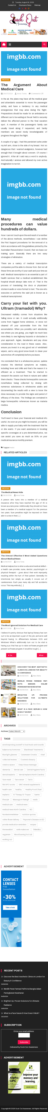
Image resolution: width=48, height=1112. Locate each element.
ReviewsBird (7, 830)
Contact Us (12, 5)
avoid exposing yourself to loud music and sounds (23, 745)
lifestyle (5, 800)
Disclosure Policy (25, 5)
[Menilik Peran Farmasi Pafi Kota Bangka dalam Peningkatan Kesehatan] (8, 684)
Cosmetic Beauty (28, 760)
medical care (7, 805)
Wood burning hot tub (23, 835)
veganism (6, 835)
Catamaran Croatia (29, 755)
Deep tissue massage (28, 765)
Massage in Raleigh (21, 800)
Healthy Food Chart (33, 790)
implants (5, 795)
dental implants (8, 775)
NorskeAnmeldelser (10, 815)
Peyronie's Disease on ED (33, 820)
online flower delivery (10, 820)
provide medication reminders (14, 825)
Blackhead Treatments (33, 750)
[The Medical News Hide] (24, 471)
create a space (8, 765)
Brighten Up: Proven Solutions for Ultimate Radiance (32, 698)
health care (7, 790)
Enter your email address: (24, 1031)
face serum (19, 780)
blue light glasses (9, 755)
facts (30, 780)
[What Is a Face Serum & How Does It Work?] (8, 712)
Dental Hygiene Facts (36, 770)
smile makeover (22, 830)
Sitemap (37, 5)
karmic (37, 795)
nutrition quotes (29, 815)
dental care (18, 770)
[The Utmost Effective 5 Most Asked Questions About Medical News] (24, 534)
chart (43, 755)
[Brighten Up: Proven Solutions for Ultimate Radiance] (8, 698)
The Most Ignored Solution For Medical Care (22, 625)
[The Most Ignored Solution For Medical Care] (24, 604)
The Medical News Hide (12, 492)
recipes (33, 825)
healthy (18, 790)
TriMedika (37, 830)
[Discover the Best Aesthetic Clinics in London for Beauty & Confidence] (8, 670)
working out (7, 839)
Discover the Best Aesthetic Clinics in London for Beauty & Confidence (32, 670)
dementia (6, 770)
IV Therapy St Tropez (22, 795)
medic (12, 448)
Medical (5, 80)
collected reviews (9, 760)
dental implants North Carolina (31, 775)
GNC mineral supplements (29, 785)
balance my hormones (11, 750)
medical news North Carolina (14, 810)
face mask (6, 780)
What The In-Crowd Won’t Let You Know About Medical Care (43, 655)
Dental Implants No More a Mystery (13, 655)
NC (31, 810)
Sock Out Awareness (29, 1047)
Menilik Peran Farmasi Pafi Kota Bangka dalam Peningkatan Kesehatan (32, 684)
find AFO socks (8, 785)
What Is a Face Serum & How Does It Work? (21, 1013)
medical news (22, 805)
